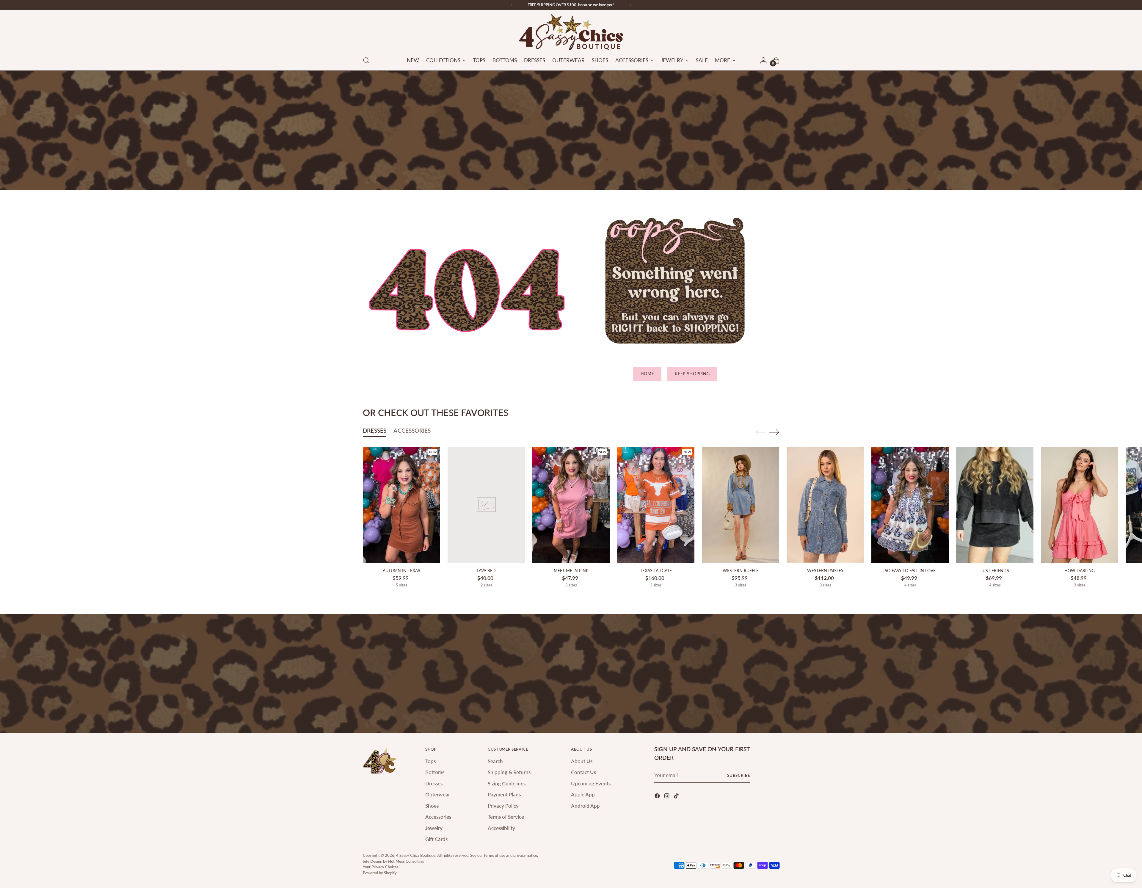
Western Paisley (825, 570)
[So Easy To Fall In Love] (910, 505)
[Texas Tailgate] (655, 505)
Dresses (434, 783)
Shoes (432, 806)
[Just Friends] (994, 505)
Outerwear (437, 794)
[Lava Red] (486, 505)
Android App (585, 806)
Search (495, 761)
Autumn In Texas (401, 570)
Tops (430, 761)
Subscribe (738, 775)
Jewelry (434, 828)
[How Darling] (1079, 505)
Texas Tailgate (656, 570)
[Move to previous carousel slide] (760, 432)
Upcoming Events (591, 783)
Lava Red (486, 570)
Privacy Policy (503, 806)
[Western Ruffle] (740, 505)
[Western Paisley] (825, 505)
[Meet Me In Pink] (571, 505)
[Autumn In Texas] (401, 505)
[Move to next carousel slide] (774, 432)
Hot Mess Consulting (406, 861)
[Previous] (511, 5)
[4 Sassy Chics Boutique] (571, 32)
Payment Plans (504, 794)
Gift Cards (436, 839)
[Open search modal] (366, 60)
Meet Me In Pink (571, 570)
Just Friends (995, 570)
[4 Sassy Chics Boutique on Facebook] (657, 797)
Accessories (438, 817)
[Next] (630, 5)
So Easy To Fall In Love (910, 570)
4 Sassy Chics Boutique (415, 855)
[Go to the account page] (763, 60)
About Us (581, 761)
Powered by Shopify (380, 872)
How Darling (1079, 570)
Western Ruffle (741, 570)
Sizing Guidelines (506, 783)
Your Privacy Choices (381, 867)
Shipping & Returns (509, 772)
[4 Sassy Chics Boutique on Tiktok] (676, 797)
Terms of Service (506, 817)
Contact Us (583, 772)
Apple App (583, 794)
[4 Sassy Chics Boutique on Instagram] (667, 797)
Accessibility (501, 828)
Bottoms (434, 772)
